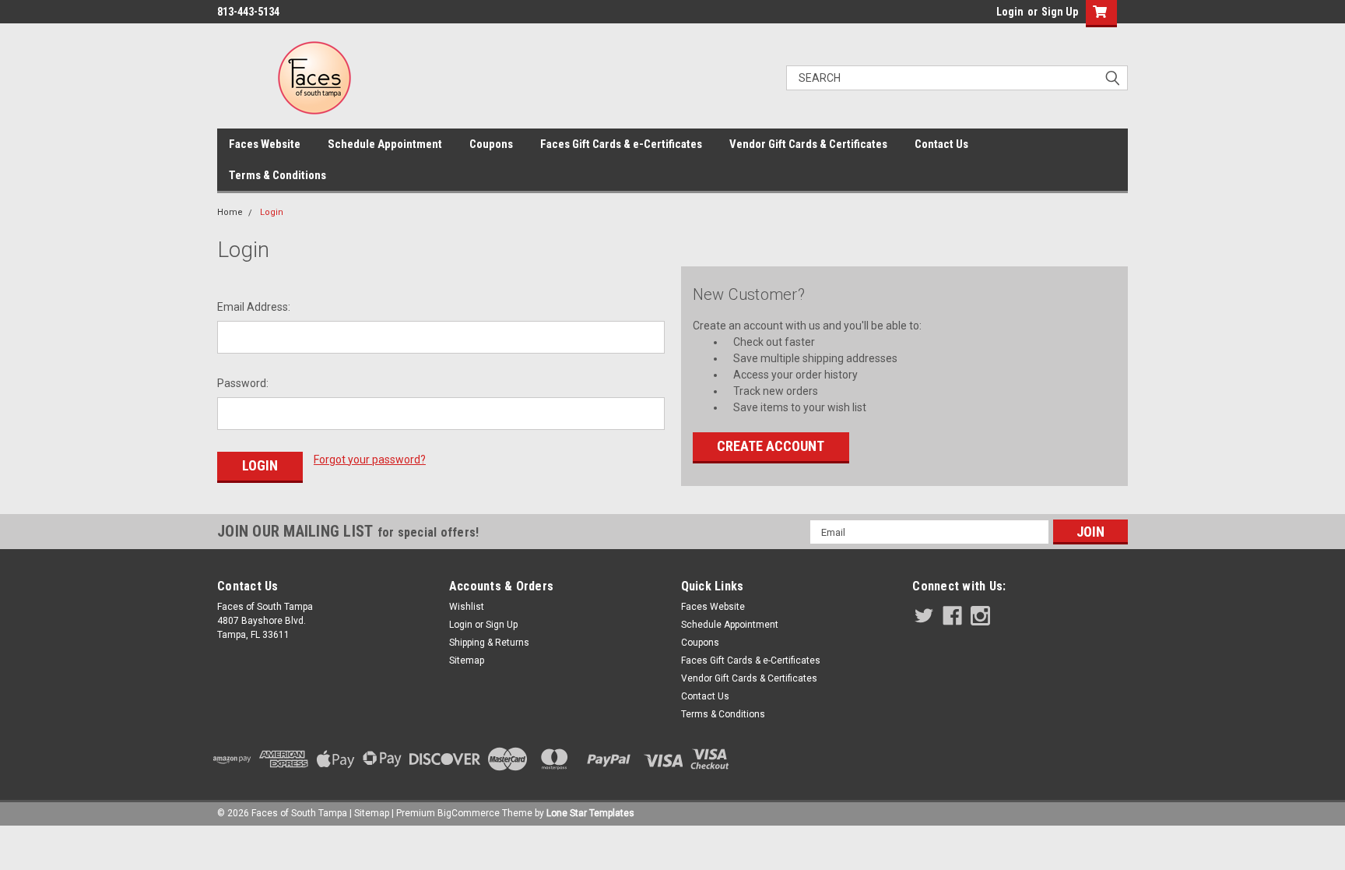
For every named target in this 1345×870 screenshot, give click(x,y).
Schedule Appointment (385, 144)
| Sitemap (369, 813)
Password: (243, 383)
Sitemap (466, 660)
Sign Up (1059, 11)
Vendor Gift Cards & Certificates (808, 144)
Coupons (491, 144)
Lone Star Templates (590, 813)
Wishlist (466, 606)
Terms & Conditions (277, 175)
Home (230, 212)
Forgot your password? (370, 459)
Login (1010, 11)
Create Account (770, 446)
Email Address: (253, 307)
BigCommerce (468, 813)
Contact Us (941, 144)
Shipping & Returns (489, 642)
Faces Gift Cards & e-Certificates (621, 144)
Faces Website (264, 144)
